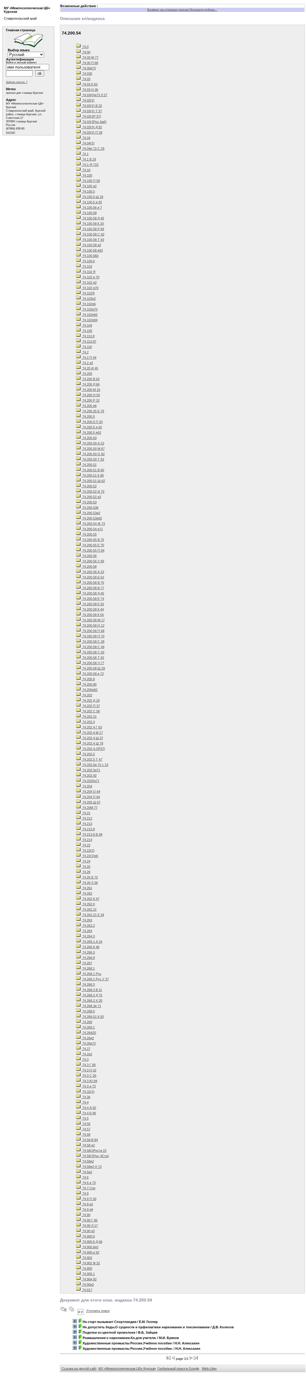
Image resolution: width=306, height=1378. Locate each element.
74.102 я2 (89, 282)
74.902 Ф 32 (90, 1263)
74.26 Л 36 (89, 882)
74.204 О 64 (90, 791)
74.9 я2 (87, 1204)
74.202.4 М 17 (92, 732)
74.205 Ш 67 (91, 802)
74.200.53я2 (90, 513)
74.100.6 (88, 261)
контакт (10, 132)
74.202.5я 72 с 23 (94, 765)
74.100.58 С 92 (92, 234)
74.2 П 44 (88, 357)
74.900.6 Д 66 (91, 1241)
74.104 (86, 325)
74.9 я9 (87, 1209)
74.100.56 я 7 (91, 207)
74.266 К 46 (90, 947)
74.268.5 (88, 1011)
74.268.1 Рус (91, 974)
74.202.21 (89, 716)
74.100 (86, 175)
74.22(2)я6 (89, 856)
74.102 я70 (89, 288)
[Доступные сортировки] (80, 1311)
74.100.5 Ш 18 (92, 197)
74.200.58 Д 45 (92, 593)
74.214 (86, 840)
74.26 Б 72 (89, 877)
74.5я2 (86, 1172)
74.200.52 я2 (91, 497)
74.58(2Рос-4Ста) (95, 1156)
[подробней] (75, 1321)
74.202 (86, 695)
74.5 (85, 1118)
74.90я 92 (89, 1279)
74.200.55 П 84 (92, 550)
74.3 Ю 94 (89, 1081)
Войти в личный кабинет (21, 62)
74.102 (86, 266)
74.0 (85, 47)
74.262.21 (89, 909)
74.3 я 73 (88, 1086)
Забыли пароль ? (16, 82)
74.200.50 (89, 438)
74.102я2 (88, 298)
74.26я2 (87, 1038)
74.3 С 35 (88, 1075)
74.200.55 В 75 (92, 539)
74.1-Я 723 (89, 164)
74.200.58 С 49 (92, 647)
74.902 (86, 1258)
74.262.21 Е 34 (92, 915)
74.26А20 (88, 1032)
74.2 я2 (87, 363)
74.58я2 (87, 1161)
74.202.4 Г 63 (91, 727)
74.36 (85, 1097)
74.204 (86, 786)
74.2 (85, 352)
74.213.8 (88, 829)
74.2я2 (86, 1054)
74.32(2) (88, 1091)
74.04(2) (88, 143)
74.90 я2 (88, 1231)
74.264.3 (88, 936)
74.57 (85, 1129)
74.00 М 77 (89, 57)
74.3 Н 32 (88, 1070)
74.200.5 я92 (91, 432)
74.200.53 (89, 502)
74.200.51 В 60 (92, 470)
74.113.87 (88, 341)
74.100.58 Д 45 (92, 218)
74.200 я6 (89, 406)
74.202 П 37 (90, 706)
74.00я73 (88, 68)
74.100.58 (89, 213)
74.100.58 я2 (91, 245)
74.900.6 (88, 1236)
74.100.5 (88, 191)
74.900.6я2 (89, 1247)
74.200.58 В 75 (92, 582)
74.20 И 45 (89, 368)
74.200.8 (88, 679)
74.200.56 (89, 556)
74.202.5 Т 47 (91, 759)
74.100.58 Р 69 (92, 229)
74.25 (85, 866)
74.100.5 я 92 (91, 202)
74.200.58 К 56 (92, 615)
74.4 (85, 1102)
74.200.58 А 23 (92, 572)
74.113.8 (88, 336)
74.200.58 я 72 (92, 673)
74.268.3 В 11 (91, 990)
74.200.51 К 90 (92, 475)
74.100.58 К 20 (92, 223)
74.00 (85, 52)
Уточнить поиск (98, 1311)
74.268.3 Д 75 (91, 995)
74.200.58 (89, 566)
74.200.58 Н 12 (92, 625)
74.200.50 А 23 (92, 443)
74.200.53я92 (91, 518)
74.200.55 (89, 534)
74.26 (85, 872)
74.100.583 (89, 256)
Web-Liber (209, 1368)
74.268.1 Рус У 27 (95, 979)
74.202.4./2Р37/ (93, 748)
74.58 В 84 (89, 1140)
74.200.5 (88, 416)
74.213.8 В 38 (91, 834)
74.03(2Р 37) (91, 116)
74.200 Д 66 (90, 384)
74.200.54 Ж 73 (93, 523)
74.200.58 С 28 (92, 641)
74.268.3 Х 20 (91, 1000)
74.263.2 (88, 925)
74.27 (85, 1049)
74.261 (86, 888)
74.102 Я (88, 272)
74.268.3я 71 (91, 1006)
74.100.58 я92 (92, 250)
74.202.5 (88, 754)
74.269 (86, 1022)
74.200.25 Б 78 (92, 411)
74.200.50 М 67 (93, 448)
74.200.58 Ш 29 (93, 668)
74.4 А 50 (88, 1107)
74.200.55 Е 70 (92, 545)
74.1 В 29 (88, 159)
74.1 (85, 154)
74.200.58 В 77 (92, 588)
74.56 (85, 1124)
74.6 (85, 1177)
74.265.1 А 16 (91, 941)
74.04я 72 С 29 (92, 148)
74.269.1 (88, 1027)
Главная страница (20, 30)
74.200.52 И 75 (92, 491)
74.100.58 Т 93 (92, 239)
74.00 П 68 (89, 63)
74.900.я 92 (90, 1252)
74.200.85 (89, 684)
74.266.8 (88, 957)
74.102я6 (88, 304)
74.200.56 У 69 (92, 561)
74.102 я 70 (90, 277)
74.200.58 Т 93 (92, 657)
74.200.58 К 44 (92, 609)
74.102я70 (89, 309)
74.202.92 (89, 775)
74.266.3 (88, 952)
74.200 (86, 373)
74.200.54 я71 (92, 529)
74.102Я (88, 293)
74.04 (85, 138)
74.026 (86, 73)
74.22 (85, 845)
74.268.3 (88, 984)
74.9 (85, 1193)
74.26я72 (88, 1043)
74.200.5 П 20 (92, 422)
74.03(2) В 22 (91, 105)
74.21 (85, 813)
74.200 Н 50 (90, 395)
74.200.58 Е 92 (92, 604)
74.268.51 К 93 (92, 1016)
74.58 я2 (88, 1145)
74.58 (85, 1134)
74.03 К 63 (89, 84)
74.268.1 (88, 968)
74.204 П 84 (90, 797)
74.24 (85, 861)
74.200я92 (89, 690)
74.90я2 (87, 1284)
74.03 (85, 79)
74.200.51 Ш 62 (93, 481)
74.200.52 (89, 486)
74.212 (86, 818)
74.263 (86, 920)
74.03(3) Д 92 (91, 127)
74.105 (86, 331)
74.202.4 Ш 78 (92, 743)
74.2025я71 (90, 781)
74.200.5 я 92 (91, 427)
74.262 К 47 (90, 899)
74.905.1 (88, 1274)
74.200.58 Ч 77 (92, 663)
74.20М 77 (89, 807)
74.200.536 (89, 507)
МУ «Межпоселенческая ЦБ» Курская (127, 1368)
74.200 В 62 (90, 379)
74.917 (86, 1290)
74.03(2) (88, 100)
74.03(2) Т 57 (91, 111)
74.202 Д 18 (90, 700)
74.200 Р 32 (90, 400)
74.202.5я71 (90, 770)
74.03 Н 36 (89, 89)
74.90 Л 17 (89, 1225)
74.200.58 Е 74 (92, 598)
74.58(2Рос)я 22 (93, 1150)
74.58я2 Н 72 (91, 1166)
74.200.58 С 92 (92, 652)
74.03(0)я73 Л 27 (94, 95)
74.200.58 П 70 (92, 636)
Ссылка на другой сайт (79, 1368)
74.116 (86, 347)
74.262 (86, 893)
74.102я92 (89, 314)
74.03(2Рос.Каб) (93, 122)
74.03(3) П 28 (91, 132)
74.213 (86, 823)
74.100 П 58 (90, 180)
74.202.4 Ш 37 (92, 738)
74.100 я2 (89, 186)
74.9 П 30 (88, 1199)
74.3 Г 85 (88, 1065)
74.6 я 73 (88, 1183)
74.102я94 (89, 320)
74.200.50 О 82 (93, 454)
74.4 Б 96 (88, 1113)
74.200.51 (89, 464)
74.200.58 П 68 (92, 631)
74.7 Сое (88, 1188)
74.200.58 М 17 (93, 620)
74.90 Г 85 (89, 1220)
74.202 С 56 (90, 711)
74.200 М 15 (90, 389)
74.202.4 (88, 722)
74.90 (85, 1215)
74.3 (85, 1059)
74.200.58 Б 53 (92, 577)
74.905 (86, 1268)
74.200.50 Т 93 (92, 459)
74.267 (86, 963)
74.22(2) (88, 850)
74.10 (85, 170)
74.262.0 (88, 904)
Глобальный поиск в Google (178, 1368)
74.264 (86, 931)
